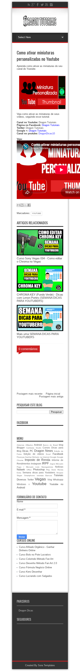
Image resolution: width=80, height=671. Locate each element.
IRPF (45, 463)
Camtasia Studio (33, 448)
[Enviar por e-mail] (18, 205)
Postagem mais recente (29, 393)
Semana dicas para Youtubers (39, 472)
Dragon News (43, 450)
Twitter (30, 479)
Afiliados (29, 445)
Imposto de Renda (37, 459)
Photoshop (39, 469)
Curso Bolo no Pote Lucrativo (35, 554)
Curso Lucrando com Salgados (35, 576)
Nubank (21, 469)
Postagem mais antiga (51, 396)
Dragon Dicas (26, 610)
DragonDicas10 (47, 133)
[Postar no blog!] (22, 205)
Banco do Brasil (50, 445)
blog (61, 445)
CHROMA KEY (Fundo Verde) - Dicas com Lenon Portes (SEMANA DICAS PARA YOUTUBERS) (40, 297)
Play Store (51, 470)
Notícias (59, 467)
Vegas (40, 479)
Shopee (59, 473)
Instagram (36, 463)
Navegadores (47, 467)
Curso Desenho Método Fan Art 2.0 (38, 563)
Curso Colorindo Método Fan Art (36, 558)
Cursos (46, 447)
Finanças (21, 457)
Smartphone (29, 475)
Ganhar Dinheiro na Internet (37, 457)
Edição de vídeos (34, 454)
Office (29, 470)
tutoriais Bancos (44, 475)
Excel (48, 454)
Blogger (21, 447)
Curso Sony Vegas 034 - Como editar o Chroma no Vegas (39, 260)
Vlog (49, 479)
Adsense (20, 445)
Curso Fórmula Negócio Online (35, 567)
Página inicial (53, 393)
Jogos (52, 464)
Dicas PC (27, 451)
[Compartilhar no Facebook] (29, 205)
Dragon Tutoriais (47, 122)
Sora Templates (46, 665)
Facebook (58, 454)
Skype (19, 475)
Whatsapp (58, 479)
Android (38, 445)
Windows (21, 484)
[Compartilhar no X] (25, 205)
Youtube (36, 213)
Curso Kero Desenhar (30, 571)
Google (53, 457)
